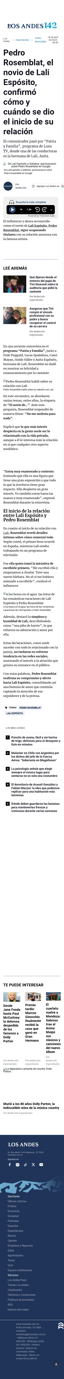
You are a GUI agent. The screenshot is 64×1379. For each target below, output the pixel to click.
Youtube (41, 1165)
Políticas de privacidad (21, 1299)
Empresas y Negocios (20, 1245)
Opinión (12, 1240)
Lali (6, 533)
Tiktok (25, 1165)
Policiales (13, 1221)
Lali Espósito (15, 713)
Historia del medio (18, 1309)
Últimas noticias (17, 1201)
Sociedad (13, 1216)
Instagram (18, 1165)
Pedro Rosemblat (30, 707)
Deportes (13, 1225)
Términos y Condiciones (21, 1294)
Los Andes (6, 40)
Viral (10, 1265)
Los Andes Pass (17, 1280)
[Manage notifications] (56, 1364)
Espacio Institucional (20, 1270)
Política (12, 1206)
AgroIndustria (15, 1255)
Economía (13, 1211)
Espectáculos (22, 39)
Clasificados (15, 1289)
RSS (10, 1304)
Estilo (11, 1250)
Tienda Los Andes (18, 1285)
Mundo (12, 1235)
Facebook (10, 1165)
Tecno (11, 1260)
